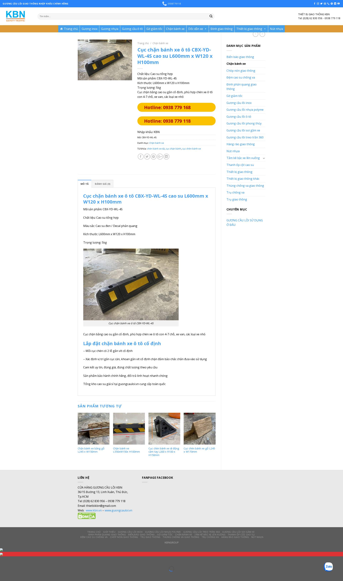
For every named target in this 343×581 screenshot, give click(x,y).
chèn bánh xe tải (156, 148)
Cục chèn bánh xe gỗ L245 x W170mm (199, 450)
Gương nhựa (109, 29)
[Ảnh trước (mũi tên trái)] (3, 575)
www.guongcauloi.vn (118, 510)
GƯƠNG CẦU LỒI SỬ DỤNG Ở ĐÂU (245, 222)
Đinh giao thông (222, 29)
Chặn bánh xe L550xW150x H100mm (126, 450)
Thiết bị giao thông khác (243, 179)
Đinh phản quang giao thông (242, 86)
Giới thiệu (109, 531)
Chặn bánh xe (175, 29)
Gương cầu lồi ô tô (239, 117)
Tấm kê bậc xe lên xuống (243, 158)
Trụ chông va (235, 192)
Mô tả (85, 183)
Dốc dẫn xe (195, 29)
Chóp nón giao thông (241, 71)
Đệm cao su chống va (241, 77)
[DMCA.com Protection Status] (87, 516)
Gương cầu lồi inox (239, 103)
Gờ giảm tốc (154, 29)
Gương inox (89, 29)
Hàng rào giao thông (241, 144)
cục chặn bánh (173, 148)
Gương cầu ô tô (132, 29)
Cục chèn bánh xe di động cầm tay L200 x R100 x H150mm (163, 452)
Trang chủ (71, 29)
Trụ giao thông (237, 199)
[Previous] (78, 438)
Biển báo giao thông (240, 57)
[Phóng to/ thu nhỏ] (14, 559)
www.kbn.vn (94, 510)
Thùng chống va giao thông (245, 186)
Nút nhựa (276, 29)
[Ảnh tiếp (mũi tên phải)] (14, 575)
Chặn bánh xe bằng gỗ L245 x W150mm (91, 450)
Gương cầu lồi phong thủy (244, 123)
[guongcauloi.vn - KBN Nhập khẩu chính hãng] (17, 16)
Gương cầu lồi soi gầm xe (243, 130)
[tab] (84, 183)
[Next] (215, 438)
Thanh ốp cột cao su (240, 165)
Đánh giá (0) (102, 183)
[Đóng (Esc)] (3, 559)
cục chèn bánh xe (191, 148)
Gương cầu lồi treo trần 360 (245, 137)
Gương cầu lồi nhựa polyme (245, 110)
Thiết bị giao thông (249, 29)
